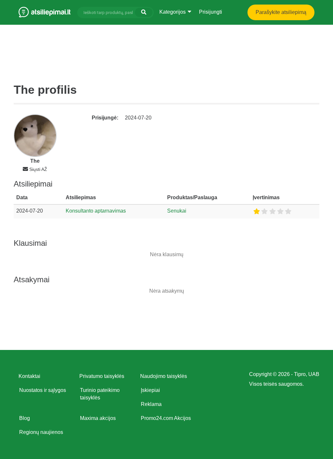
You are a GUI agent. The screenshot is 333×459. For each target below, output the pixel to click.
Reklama (151, 404)
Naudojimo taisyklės (163, 376)
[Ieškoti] (144, 12)
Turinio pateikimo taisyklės (100, 393)
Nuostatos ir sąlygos (42, 390)
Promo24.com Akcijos (166, 418)
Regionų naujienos (41, 432)
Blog (24, 418)
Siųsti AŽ (38, 169)
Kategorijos (173, 12)
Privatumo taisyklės (101, 376)
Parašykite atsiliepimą (281, 12)
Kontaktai (29, 376)
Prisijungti (210, 12)
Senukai (176, 211)
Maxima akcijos (98, 418)
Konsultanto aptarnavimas (96, 211)
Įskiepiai (150, 390)
